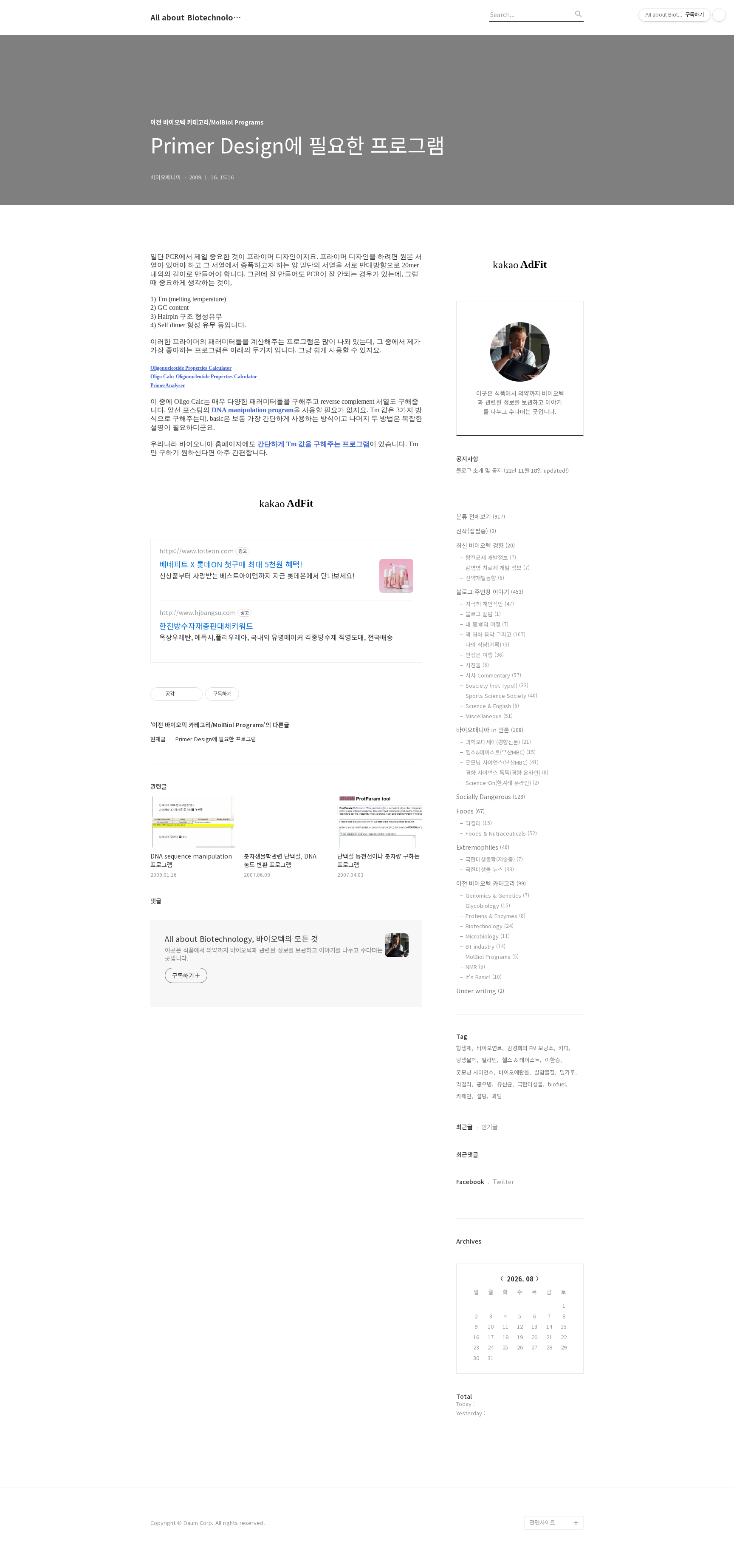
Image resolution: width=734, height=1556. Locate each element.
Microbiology (488, 936)
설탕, (482, 1096)
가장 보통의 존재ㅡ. (553, 1087)
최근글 (464, 1126)
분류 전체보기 (480, 516)
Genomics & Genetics (497, 895)
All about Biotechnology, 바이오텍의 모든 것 (197, 17)
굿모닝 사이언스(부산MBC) (502, 762)
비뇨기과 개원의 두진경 (554, 1257)
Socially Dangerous (490, 796)
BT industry (485, 946)
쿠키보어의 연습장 (551, 1468)
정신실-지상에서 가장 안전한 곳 (555, 1352)
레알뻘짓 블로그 (548, 1196)
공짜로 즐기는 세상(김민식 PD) (555, 1135)
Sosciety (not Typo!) (497, 685)
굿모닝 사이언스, (475, 1072)
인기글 (489, 1126)
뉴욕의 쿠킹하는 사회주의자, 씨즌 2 (554, 1176)
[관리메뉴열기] (719, 15)
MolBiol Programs (492, 956)
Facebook (470, 1181)
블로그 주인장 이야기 (489, 591)
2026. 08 (520, 1278)
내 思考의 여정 (487, 624)
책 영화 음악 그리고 (495, 634)
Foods (470, 811)
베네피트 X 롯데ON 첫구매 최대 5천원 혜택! (230, 564)
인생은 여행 (485, 655)
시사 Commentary (493, 675)
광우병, (485, 1084)
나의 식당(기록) (487, 645)
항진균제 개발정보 (491, 557)
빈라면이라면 (545, 1278)
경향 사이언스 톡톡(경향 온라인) (507, 772)
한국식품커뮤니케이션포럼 (555, 1502)
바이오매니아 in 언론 (489, 730)
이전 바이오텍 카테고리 (491, 883)
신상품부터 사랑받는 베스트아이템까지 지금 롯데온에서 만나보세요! (257, 575)
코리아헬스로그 (548, 1455)
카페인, (464, 1096)
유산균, (505, 1084)
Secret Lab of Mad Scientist (554, 1053)
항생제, (464, 1048)
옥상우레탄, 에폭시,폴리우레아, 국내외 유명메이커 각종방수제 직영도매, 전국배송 (276, 637)
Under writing (480, 990)
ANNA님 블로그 (548, 979)
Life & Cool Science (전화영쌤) (555, 1026)
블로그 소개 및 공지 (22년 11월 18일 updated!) (512, 470)
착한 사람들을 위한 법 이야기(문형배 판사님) (555, 1420)
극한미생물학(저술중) (494, 859)
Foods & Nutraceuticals (501, 833)
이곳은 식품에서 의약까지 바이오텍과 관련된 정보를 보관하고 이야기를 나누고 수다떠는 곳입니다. (273, 954)
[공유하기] (182, 694)
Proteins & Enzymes (495, 916)
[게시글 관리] (193, 694)
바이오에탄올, (515, 1072)
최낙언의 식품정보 (551, 1441)
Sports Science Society (501, 696)
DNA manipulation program (253, 410)
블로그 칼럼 (483, 614)
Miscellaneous (489, 716)
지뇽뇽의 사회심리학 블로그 (554, 1393)
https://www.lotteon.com (196, 551)
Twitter (503, 1181)
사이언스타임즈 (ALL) (555, 1291)
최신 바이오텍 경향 (485, 545)
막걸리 (479, 823)
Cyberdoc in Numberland (545, 999)
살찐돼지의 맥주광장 (554, 1305)
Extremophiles (482, 847)
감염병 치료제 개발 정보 (498, 568)
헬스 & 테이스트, (522, 1060)
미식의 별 (541, 1223)
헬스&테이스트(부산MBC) (501, 752)
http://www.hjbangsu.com (197, 612)
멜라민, (490, 1060)
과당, (498, 1096)
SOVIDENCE (544, 1074)
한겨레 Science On (553, 1482)
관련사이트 (542, 1522)
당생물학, (467, 1060)
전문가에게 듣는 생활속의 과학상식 (554, 1325)
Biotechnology (490, 926)
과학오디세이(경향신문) (498, 742)
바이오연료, (490, 1048)
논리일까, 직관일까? (553, 1155)
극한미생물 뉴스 (490, 869)
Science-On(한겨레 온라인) (502, 783)
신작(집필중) (476, 531)
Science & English (492, 706)
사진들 (477, 665)
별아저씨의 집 (546, 1237)
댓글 (155, 900)
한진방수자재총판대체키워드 (206, 626)
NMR (475, 967)
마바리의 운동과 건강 (554, 1210)
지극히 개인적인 (490, 604)
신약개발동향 (485, 578)
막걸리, (464, 1084)
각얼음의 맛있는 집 (552, 1101)
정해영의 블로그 (548, 1373)
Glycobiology (488, 905)
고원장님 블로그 (548, 1115)
